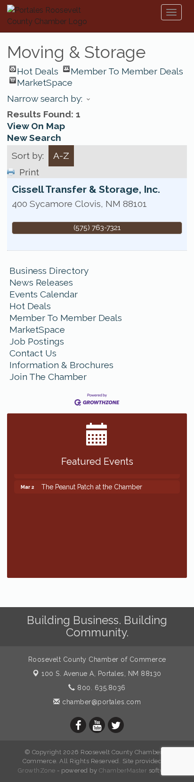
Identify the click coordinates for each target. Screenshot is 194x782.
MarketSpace (45, 80)
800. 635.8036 (100, 687)
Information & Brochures (61, 365)
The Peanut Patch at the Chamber (91, 484)
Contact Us (33, 353)
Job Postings (36, 341)
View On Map (36, 126)
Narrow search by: (44, 98)
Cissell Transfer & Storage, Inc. (86, 189)
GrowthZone (37, 770)
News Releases (41, 282)
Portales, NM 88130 (101, 673)
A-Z (61, 155)
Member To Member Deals (127, 69)
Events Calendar (43, 294)
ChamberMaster (123, 770)
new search (34, 137)
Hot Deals (37, 69)
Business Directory (49, 270)
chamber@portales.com (100, 702)
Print (29, 172)
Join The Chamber (48, 376)
